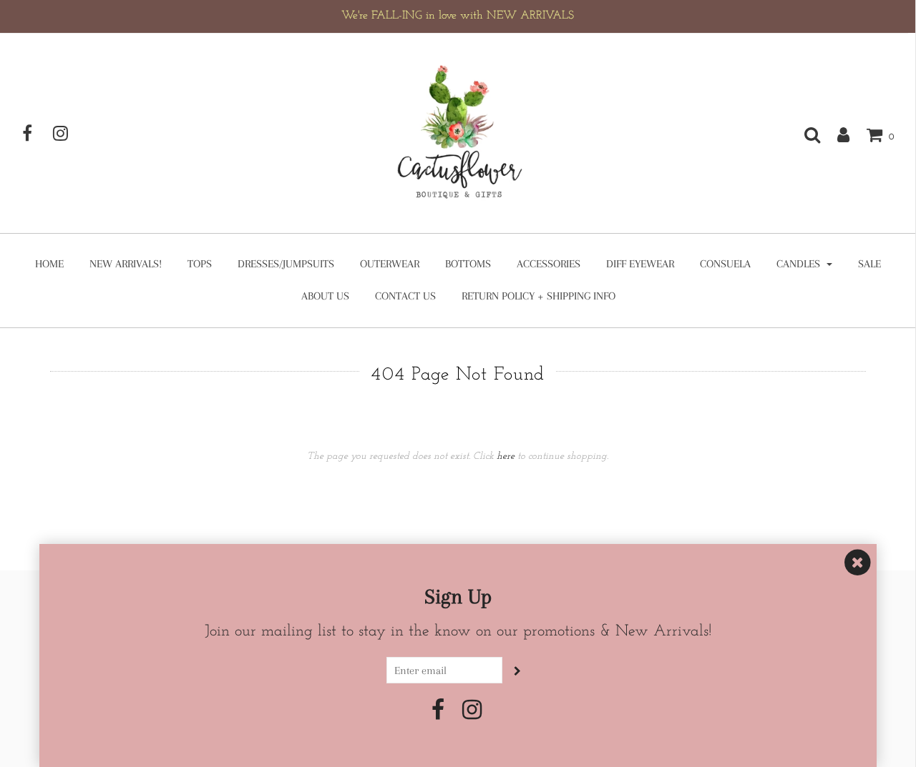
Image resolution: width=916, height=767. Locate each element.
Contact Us (405, 296)
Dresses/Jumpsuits (286, 263)
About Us (325, 296)
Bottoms (468, 263)
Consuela (725, 263)
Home (49, 263)
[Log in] (836, 134)
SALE (869, 263)
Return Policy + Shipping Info (538, 296)
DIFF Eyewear (640, 263)
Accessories (548, 263)
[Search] (805, 134)
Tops (199, 263)
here (506, 456)
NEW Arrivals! (125, 263)
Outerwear (389, 263)
